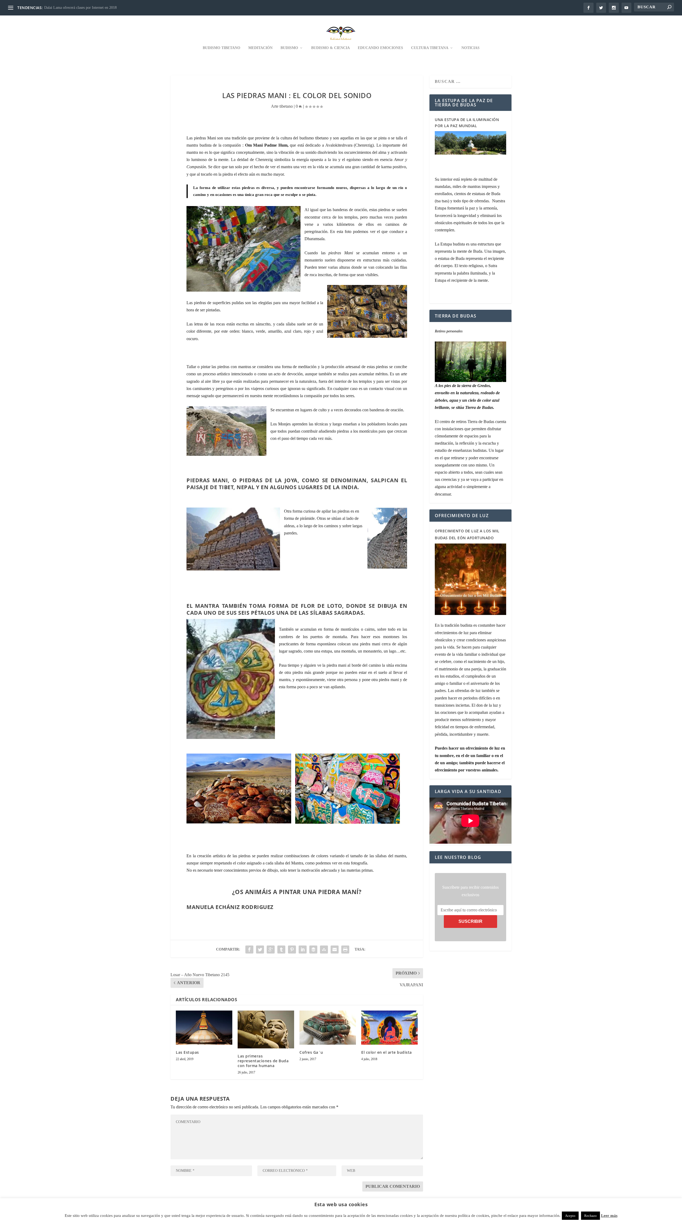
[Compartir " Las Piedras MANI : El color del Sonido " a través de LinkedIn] (302, 949)
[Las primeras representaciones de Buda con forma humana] (266, 1029)
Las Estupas (187, 1052)
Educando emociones (380, 48)
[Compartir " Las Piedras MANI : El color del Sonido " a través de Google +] (270, 949)
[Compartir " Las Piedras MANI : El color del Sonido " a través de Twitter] (260, 949)
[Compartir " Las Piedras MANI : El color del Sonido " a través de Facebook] (249, 949)
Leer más (609, 1215)
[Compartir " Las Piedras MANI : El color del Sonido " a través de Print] (345, 949)
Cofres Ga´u (311, 1052)
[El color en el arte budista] (389, 1027)
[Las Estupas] (204, 1027)
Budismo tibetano (221, 48)
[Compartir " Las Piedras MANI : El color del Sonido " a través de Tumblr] (281, 949)
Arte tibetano (282, 106)
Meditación (260, 48)
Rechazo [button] (590, 1216)
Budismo (289, 48)
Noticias (470, 48)
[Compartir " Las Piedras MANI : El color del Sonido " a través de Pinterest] (292, 949)
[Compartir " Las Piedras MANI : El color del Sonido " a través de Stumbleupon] (324, 949)
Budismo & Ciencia (330, 48)
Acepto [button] (570, 1216)
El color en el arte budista (386, 1052)
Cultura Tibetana (429, 48)
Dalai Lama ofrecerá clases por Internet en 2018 (80, 8)
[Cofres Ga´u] (327, 1027)
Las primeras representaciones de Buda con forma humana (263, 1060)
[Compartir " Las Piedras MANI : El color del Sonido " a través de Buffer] (313, 949)
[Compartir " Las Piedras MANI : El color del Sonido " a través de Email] (334, 949)
